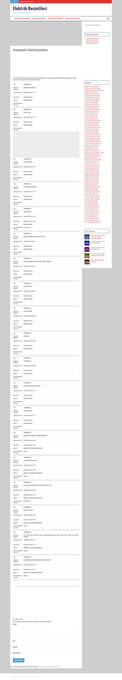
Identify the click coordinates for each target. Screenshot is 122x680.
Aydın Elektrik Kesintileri (92, 102)
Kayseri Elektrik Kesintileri (92, 161)
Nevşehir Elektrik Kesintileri (93, 186)
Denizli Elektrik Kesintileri (92, 126)
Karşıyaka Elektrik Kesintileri (98, 241)
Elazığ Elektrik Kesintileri (92, 133)
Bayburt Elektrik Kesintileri (93, 109)
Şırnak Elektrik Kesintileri (92, 206)
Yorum (15, 624)
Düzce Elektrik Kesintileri (92, 129)
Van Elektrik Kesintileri (91, 216)
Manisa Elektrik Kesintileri (92, 177)
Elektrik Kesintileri (30, 8)
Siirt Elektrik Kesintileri (91, 200)
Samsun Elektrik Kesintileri (93, 197)
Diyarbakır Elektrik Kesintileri (93, 127)
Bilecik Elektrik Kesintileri (92, 111)
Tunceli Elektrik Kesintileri (92, 213)
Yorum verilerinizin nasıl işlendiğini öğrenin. (49, 666)
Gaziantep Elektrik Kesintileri (93, 140)
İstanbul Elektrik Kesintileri (22, 19)
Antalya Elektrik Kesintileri (92, 97)
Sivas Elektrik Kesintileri (92, 204)
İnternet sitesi (16, 653)
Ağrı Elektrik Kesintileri (92, 92)
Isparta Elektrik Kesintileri (92, 150)
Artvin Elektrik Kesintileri (92, 101)
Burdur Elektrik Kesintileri (92, 118)
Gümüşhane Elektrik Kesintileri (94, 143)
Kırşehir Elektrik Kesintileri (92, 168)
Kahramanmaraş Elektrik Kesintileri (95, 152)
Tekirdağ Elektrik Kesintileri (93, 208)
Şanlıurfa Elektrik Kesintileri (93, 199)
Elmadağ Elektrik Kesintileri (98, 247)
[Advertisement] (46, 33)
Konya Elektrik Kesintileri (92, 172)
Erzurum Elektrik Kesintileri (93, 136)
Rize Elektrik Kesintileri (92, 193)
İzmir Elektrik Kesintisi (39, 19)
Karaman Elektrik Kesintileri (93, 156)
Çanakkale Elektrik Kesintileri (93, 120)
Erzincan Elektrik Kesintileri (93, 134)
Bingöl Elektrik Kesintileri (92, 113)
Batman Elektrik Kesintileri (93, 108)
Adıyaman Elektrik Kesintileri (93, 88)
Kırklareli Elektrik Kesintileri (93, 167)
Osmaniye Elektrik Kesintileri (93, 192)
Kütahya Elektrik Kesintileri (93, 174)
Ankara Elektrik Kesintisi (72, 19)
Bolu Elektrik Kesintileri (92, 117)
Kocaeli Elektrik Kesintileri (92, 170)
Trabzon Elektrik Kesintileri (93, 211)
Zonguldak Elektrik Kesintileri (93, 222)
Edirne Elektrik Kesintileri (92, 131)
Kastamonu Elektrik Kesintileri (93, 159)
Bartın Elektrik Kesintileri (92, 106)
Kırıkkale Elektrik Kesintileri (93, 165)
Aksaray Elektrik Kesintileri (93, 94)
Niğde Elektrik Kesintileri (92, 188)
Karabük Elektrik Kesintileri (93, 154)
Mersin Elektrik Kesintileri (92, 181)
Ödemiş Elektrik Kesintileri (97, 260)
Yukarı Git (77, 585)
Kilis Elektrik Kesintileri (91, 163)
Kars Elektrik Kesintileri (92, 158)
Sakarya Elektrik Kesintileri (93, 195)
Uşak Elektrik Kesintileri (92, 215)
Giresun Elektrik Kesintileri (92, 142)
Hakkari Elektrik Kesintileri (92, 145)
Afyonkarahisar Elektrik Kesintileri (94, 90)
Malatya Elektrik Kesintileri (93, 175)
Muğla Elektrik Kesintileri (92, 183)
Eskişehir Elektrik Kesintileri (93, 138)
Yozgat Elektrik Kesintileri (92, 220)
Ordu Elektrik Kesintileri (92, 190)
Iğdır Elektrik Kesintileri (92, 149)
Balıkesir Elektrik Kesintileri (93, 104)
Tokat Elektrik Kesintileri (92, 209)
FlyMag (30, 676)
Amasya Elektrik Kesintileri (93, 95)
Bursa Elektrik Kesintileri (55, 19)
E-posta (15, 647)
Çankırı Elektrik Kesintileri (92, 122)
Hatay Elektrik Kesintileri (92, 147)
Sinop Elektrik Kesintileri (92, 202)
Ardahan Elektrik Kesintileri (93, 99)
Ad (14, 641)
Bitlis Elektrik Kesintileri (92, 115)
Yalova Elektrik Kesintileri (92, 218)
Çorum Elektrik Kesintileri (92, 124)
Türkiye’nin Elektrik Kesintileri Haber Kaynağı (32, 1)
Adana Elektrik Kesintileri (92, 86)
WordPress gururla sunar (18, 676)
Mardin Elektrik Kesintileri (92, 179)
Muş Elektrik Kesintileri (92, 184)
